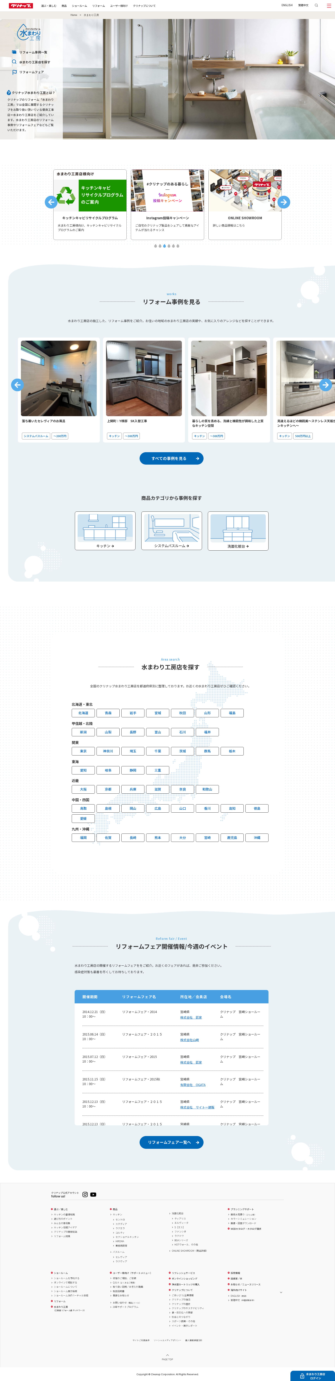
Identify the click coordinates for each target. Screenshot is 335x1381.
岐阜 (108, 770)
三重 (158, 770)
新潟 (83, 732)
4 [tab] (169, 246)
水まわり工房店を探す (34, 62)
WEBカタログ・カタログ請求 (246, 1228)
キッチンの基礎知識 (64, 1214)
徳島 (257, 808)
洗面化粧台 (177, 1213)
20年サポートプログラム (125, 1306)
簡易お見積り (243, 1214)
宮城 (158, 712)
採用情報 (235, 1272)
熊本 (158, 837)
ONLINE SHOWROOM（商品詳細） (190, 1250)
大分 (182, 837)
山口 (182, 808)
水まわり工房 (69, 1308)
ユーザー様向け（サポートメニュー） (132, 1272)
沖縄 (257, 837)
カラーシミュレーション (243, 1218)
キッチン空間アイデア (65, 1227)
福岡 (83, 837)
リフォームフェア (31, 72)
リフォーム (98, 6)
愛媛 (83, 818)
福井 (207, 732)
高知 (232, 808)
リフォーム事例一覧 (33, 52)
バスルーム (118, 1251)
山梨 (108, 732)
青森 (108, 712)
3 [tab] (164, 246)
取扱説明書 (118, 1291)
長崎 (133, 837)
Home (74, 15)
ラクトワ (179, 1235)
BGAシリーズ (181, 1240)
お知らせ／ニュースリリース (246, 1284)
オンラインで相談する (65, 1282)
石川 (182, 732)
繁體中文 (303, 5)
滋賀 (158, 789)
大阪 (83, 789)
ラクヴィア (121, 1261)
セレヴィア (121, 1257)
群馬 (207, 751)
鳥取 (83, 808)
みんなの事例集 (62, 1223)
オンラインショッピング (184, 1278)
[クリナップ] (21, 7)
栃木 (232, 751)
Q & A (124, 1282)
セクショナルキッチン (127, 1236)
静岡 (133, 770)
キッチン (117, 1214)
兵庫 (133, 789)
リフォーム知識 (62, 1236)
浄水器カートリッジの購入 (186, 1284)
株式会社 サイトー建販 (197, 1107)
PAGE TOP (167, 1359)
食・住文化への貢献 (182, 1312)
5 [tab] (173, 246)
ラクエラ (120, 1228)
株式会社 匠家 (191, 1017)
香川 (207, 808)
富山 (158, 732)
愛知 (83, 770)
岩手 (133, 712)
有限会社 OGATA (192, 1084)
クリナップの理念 (181, 1299)
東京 (83, 751)
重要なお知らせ (121, 1295)
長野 (133, 732)
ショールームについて (65, 1286)
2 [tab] (160, 246)
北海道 (83, 712)
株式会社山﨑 (189, 1039)
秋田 (182, 712)
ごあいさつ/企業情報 (183, 1295)
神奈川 (108, 751)
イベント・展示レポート (184, 1325)
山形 (207, 712)
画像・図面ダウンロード (243, 1223)
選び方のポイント (63, 1218)
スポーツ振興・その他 (183, 1321)
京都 (108, 789)
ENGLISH (287, 5)
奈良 (182, 789)
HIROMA (120, 1241)
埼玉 (133, 751)
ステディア (121, 1223)
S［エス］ (179, 1227)
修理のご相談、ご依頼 (124, 1278)
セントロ (120, 1219)
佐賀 (108, 837)
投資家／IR (236, 1278)
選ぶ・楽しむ (48, 6)
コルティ (120, 1232)
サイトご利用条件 (141, 1340)
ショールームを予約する (66, 1278)
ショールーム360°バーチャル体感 (71, 1295)
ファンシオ (180, 1231)
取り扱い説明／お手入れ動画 (128, 1286)
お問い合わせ (127, 1302)
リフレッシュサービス (183, 1272)
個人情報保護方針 (193, 1340)
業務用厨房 (121, 1245)
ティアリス (180, 1218)
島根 (108, 808)
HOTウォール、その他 (186, 1244)
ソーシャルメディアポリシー (167, 1340)
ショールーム (79, 6)
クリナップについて (144, 6)
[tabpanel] (90, 204)
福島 (232, 712)
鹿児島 (232, 837)
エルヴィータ (181, 1222)
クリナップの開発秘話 (65, 1231)
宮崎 (207, 837)
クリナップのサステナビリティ (188, 1308)
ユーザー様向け (119, 6)
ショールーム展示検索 (65, 1291)
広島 (158, 808)
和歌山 (207, 789)
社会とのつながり (181, 1316)
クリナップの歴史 (181, 1303)
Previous (51, 202)
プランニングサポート (242, 1209)
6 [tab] (177, 246)
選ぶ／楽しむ (61, 1209)
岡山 (133, 808)
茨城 (182, 751)
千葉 (158, 751)
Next (283, 202)
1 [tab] (155, 246)
